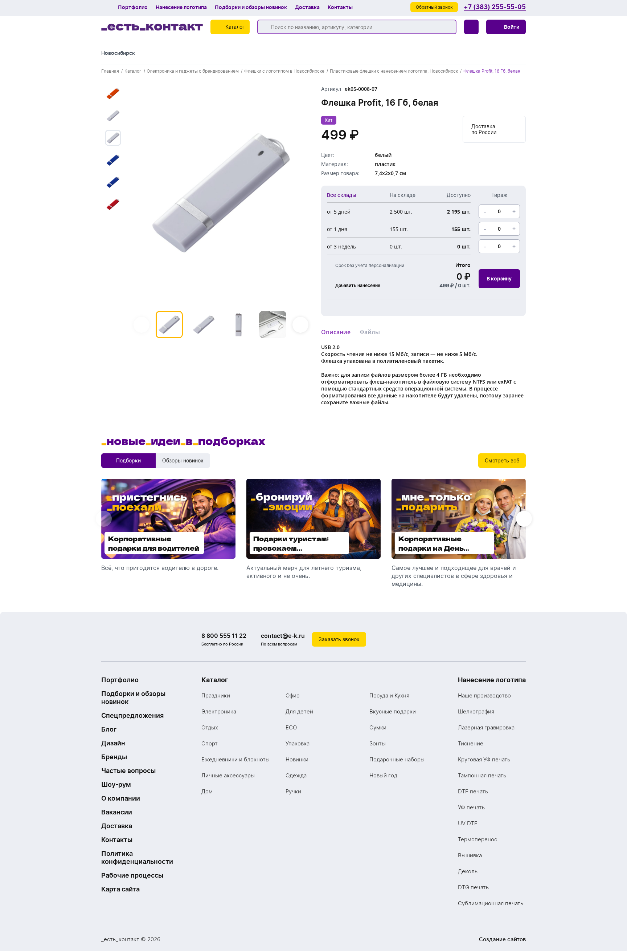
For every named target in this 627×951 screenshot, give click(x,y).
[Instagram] (504, 639)
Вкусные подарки (392, 711)
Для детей (299, 711)
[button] (506, 27)
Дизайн (113, 743)
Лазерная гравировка (486, 727)
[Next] (300, 325)
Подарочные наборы (397, 759)
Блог (108, 729)
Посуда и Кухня (389, 695)
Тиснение (470, 743)
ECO (291, 727)
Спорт (209, 743)
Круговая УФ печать (484, 759)
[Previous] (141, 325)
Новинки (297, 759)
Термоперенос (477, 839)
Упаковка (298, 743)
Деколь (468, 871)
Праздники (215, 695)
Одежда (296, 775)
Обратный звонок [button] (434, 7)
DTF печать (473, 791)
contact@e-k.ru (283, 635)
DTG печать (473, 887)
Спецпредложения (132, 715)
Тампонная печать (482, 775)
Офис (292, 695)
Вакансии (116, 812)
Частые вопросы (128, 770)
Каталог (214, 680)
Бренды (114, 757)
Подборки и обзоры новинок (251, 7)
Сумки (377, 727)
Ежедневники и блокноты (235, 759)
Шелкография (476, 711)
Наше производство (484, 695)
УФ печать (471, 807)
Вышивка (470, 855)
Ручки (293, 791)
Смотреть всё (502, 460)
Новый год (383, 775)
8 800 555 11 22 (223, 635)
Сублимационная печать (490, 903)
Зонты (377, 743)
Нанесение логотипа (181, 7)
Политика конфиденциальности (137, 857)
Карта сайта (120, 889)
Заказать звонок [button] (339, 639)
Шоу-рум (116, 784)
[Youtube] (518, 639)
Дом (207, 791)
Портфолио (133, 7)
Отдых (209, 727)
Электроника (218, 711)
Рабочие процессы (132, 875)
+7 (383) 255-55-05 (495, 7)
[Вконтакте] (489, 639)
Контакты (340, 7)
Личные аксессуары (228, 775)
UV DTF (468, 823)
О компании (120, 798)
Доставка (307, 7)
